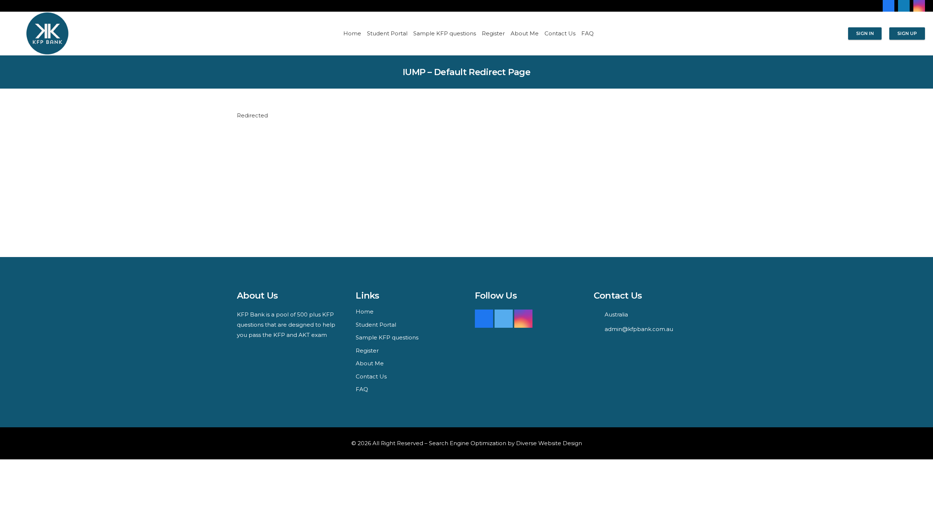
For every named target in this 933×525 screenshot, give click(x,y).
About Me (370, 363)
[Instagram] (919, 6)
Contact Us (371, 376)
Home (365, 311)
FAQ (362, 389)
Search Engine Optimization (467, 443)
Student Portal (376, 324)
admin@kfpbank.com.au (639, 329)
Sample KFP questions (387, 337)
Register (367, 350)
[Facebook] (888, 6)
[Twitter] (504, 319)
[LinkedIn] (904, 6)
